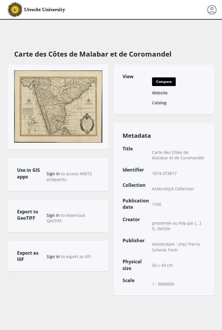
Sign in (53, 173)
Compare (164, 81)
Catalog (159, 102)
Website (160, 93)
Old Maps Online (36, 10)
